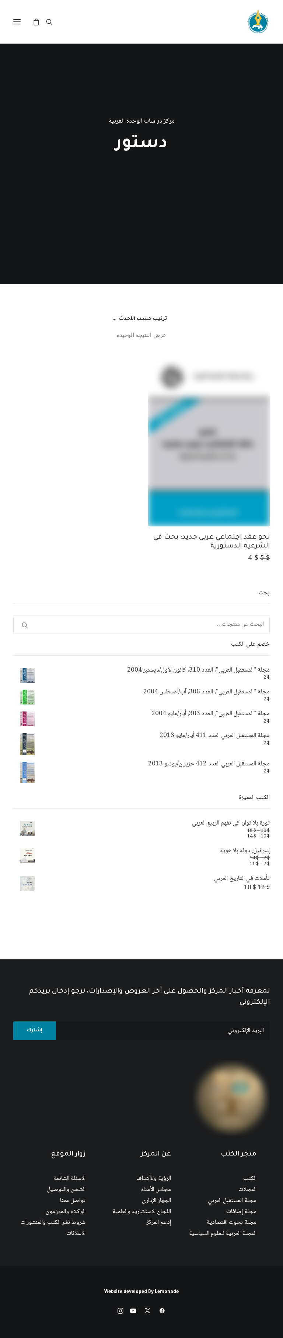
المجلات (247, 1189)
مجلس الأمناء (156, 1189)
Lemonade (167, 1292)
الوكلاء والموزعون (65, 1211)
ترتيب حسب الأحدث (143, 319)
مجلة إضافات (241, 1211)
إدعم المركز (158, 1222)
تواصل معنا (72, 1200)
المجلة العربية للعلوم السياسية (222, 1233)
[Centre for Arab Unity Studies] (258, 22)
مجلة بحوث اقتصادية (231, 1222)
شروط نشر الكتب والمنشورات (53, 1222)
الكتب (249, 1178)
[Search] (52, 21)
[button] (17, 22)
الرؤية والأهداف (153, 1178)
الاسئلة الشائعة (69, 1178)
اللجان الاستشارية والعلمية (141, 1211)
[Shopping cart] (39, 21)
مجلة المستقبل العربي (232, 1200)
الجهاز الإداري (156, 1200)
